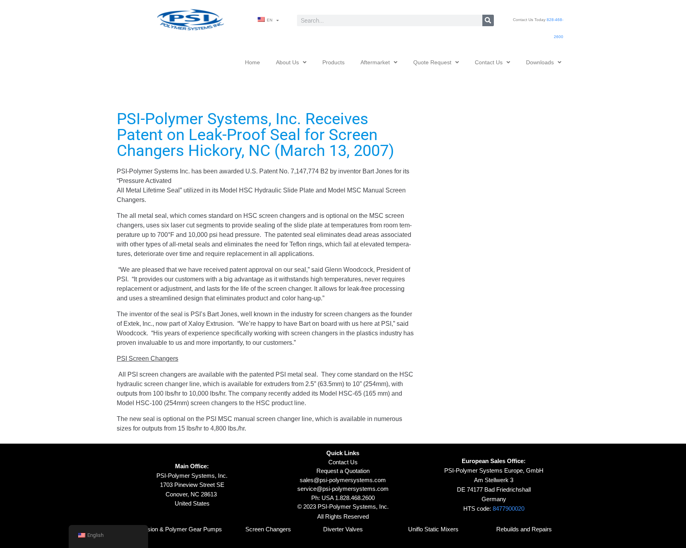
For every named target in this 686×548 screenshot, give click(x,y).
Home (252, 62)
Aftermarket (375, 62)
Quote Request (432, 62)
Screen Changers (268, 529)
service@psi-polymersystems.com (343, 488)
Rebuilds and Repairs (524, 529)
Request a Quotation (343, 470)
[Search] (488, 20)
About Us (287, 62)
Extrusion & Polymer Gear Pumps (177, 529)
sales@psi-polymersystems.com (343, 480)
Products (333, 62)
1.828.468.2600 (355, 497)
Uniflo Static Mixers (433, 529)
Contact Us (489, 62)
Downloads (540, 62)
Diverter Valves (343, 529)
